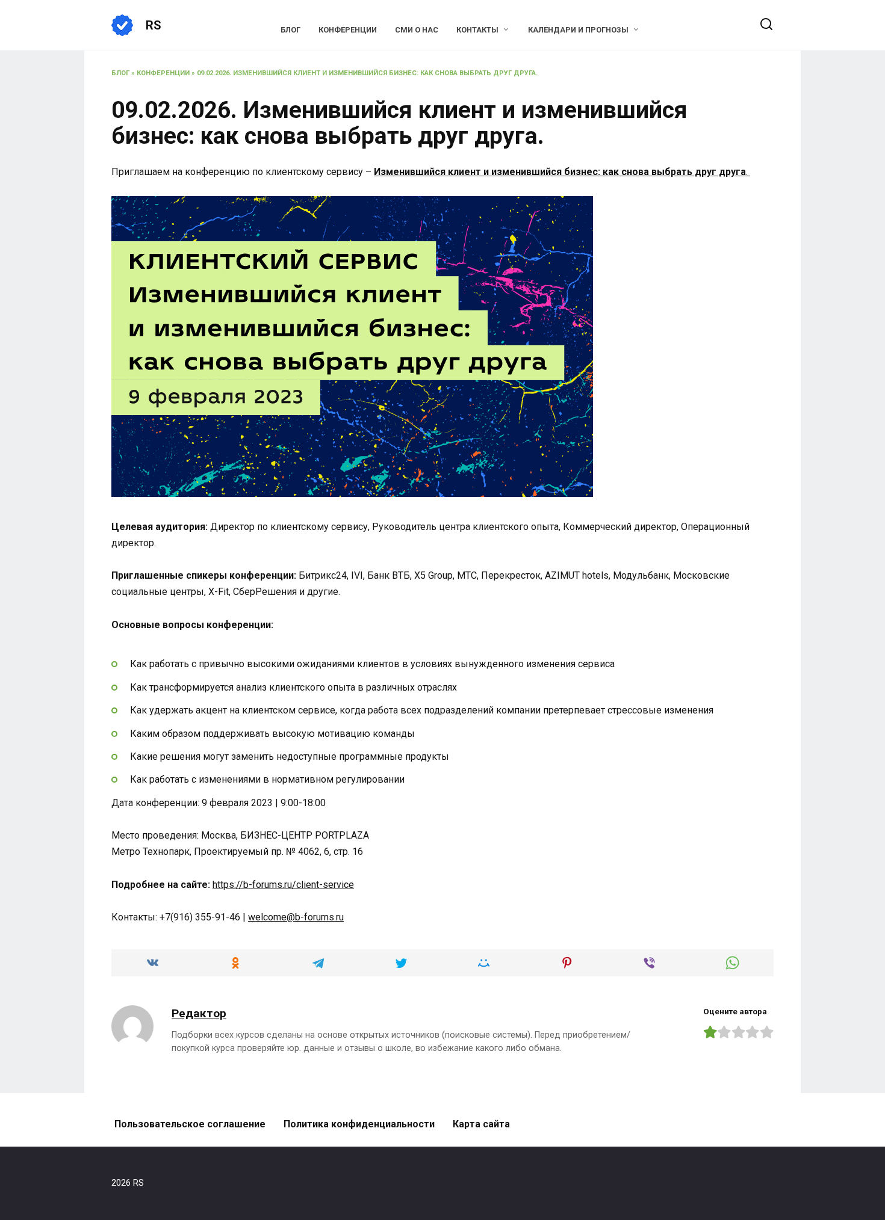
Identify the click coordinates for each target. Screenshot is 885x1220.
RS (153, 25)
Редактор (199, 1013)
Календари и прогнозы (578, 29)
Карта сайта (481, 1124)
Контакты (477, 29)
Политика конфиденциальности (359, 1124)
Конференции (347, 29)
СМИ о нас (416, 29)
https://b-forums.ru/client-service (283, 884)
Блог (290, 29)
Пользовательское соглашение (190, 1124)
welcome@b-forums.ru (296, 917)
